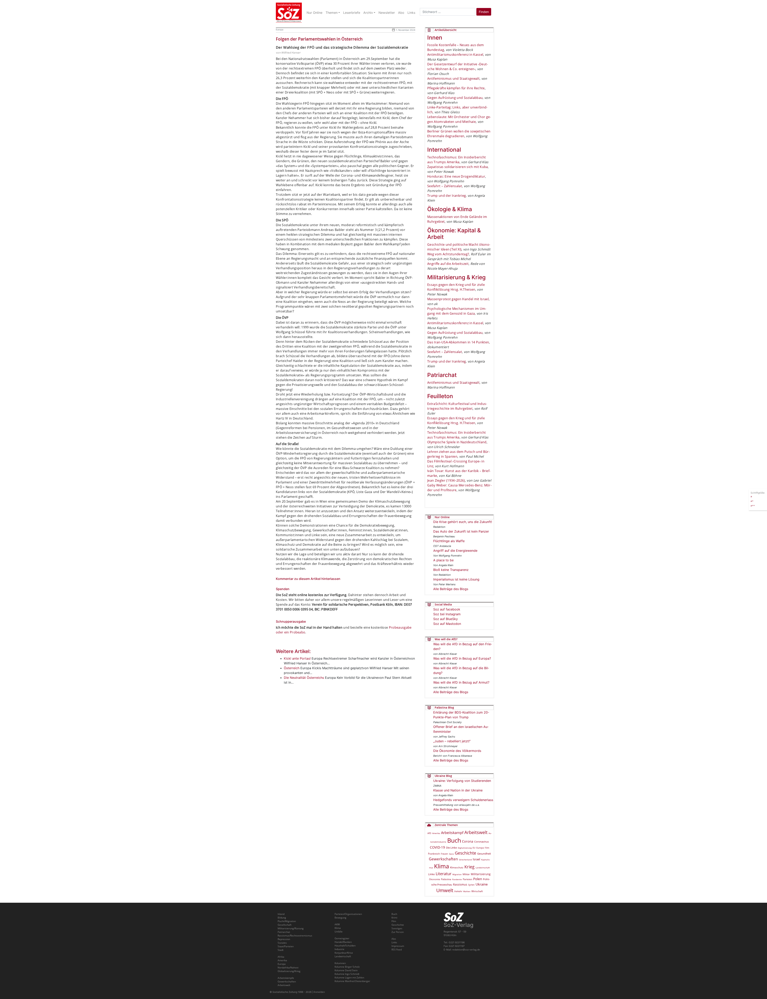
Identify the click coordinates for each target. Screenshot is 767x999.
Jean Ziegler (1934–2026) (446, 480)
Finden (484, 12)
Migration (457, 874)
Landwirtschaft (483, 867)
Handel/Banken (343, 942)
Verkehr (458, 891)
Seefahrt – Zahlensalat (444, 186)
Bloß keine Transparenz (451, 570)
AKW (337, 924)
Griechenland (465, 859)
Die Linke (451, 847)
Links (394, 942)
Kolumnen (340, 963)
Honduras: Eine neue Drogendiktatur (456, 176)
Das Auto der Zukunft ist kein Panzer (461, 531)
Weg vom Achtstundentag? (448, 254)
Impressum (397, 946)
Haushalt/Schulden (345, 945)
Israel (476, 859)
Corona (467, 841)
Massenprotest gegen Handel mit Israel (458, 299)
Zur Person (397, 932)
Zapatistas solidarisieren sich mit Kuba (457, 167)
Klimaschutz (456, 867)
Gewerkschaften (443, 859)
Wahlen (466, 891)
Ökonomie (434, 879)
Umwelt (444, 890)
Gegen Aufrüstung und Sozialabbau (455, 97)
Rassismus (460, 884)
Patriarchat (284, 932)
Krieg (469, 867)
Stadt (280, 950)
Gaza (451, 853)
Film (487, 847)
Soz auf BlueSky (445, 619)
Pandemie (457, 879)
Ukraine (482, 884)
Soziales (282, 942)
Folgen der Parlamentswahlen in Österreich (319, 39)
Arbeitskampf (452, 832)
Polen (477, 879)
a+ (752, 500)
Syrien (471, 884)
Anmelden (319, 992)
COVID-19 (437, 847)
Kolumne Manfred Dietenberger (352, 981)
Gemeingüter (342, 938)
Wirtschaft (477, 891)
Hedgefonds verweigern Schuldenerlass (463, 800)
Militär (466, 874)
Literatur (443, 873)
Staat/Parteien (286, 946)
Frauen (444, 853)
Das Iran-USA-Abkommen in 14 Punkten (458, 342)
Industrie (339, 949)
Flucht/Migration (287, 921)
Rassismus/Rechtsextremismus (295, 935)
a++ (753, 505)
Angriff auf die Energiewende (455, 551)
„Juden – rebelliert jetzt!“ (452, 741)
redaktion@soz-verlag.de (466, 949)
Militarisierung (481, 874)
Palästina (446, 879)
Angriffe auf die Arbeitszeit (448, 263)
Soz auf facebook (446, 609)
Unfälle (339, 931)
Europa (279, 29)
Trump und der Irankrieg (446, 195)
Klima (441, 866)
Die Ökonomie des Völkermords (457, 751)
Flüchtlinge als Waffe (449, 541)
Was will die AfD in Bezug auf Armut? (461, 682)
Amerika (436, 833)
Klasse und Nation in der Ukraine (458, 790)
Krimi (394, 917)
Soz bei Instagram (447, 614)
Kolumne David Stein (346, 970)
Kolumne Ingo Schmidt (347, 974)
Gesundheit (484, 853)
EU (474, 847)
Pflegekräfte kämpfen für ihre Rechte (456, 88)
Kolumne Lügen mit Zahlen (349, 977)
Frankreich (434, 853)
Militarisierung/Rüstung (291, 928)
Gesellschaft (284, 924)
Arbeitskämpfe (286, 978)
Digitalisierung (465, 847)
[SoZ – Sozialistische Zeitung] (289, 13)
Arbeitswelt (476, 832)
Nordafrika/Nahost (288, 967)
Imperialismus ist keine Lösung (456, 579)
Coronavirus (481, 841)
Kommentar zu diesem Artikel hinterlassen (308, 579)
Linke (431, 874)
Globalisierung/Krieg (289, 971)
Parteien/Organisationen (348, 914)
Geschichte (465, 853)
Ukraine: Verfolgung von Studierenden (462, 781)
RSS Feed (396, 949)
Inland (281, 914)
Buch (454, 840)
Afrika (281, 956)
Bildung (282, 917)
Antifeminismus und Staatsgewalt (453, 78)
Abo (393, 938)
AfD (429, 833)
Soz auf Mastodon (447, 624)
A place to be (443, 560)
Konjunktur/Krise (344, 952)
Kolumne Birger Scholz (347, 966)
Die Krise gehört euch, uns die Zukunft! (462, 522)
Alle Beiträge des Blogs (450, 589)
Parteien (467, 879)
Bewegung (340, 917)
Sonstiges (396, 928)
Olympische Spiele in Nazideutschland (457, 442)
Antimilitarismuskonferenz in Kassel (455, 54)
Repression (284, 939)
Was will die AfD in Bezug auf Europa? (462, 658)
